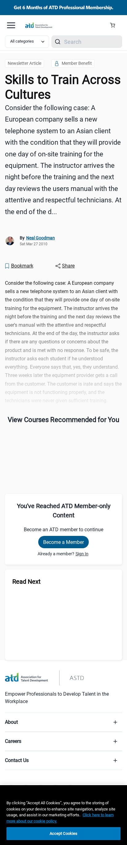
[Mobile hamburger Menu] (11, 25)
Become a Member (63, 542)
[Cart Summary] (115, 25)
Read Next (26, 581)
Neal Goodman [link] (40, 237)
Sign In (82, 553)
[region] (63, 815)
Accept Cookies (64, 833)
